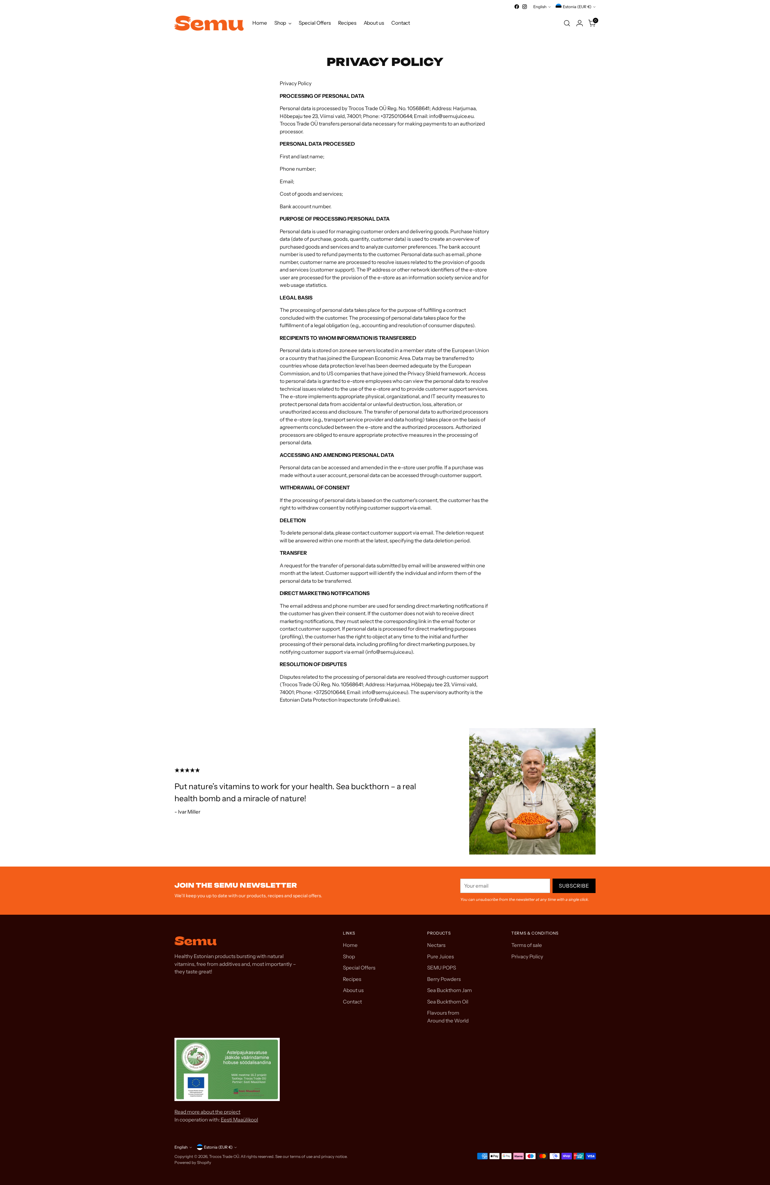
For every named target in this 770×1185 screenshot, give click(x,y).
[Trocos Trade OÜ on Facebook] (516, 6)
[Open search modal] (567, 23)
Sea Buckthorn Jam (449, 990)
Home (350, 945)
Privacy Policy (527, 957)
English (540, 6)
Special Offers (359, 968)
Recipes (352, 979)
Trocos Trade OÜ (224, 1156)
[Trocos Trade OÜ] (209, 23)
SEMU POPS (441, 968)
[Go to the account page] (580, 23)
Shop (349, 957)
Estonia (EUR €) (577, 6)
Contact (352, 1002)
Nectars (436, 945)
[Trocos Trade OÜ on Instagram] (524, 6)
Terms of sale (526, 945)
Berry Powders (444, 979)
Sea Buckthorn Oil (447, 1002)
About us (353, 990)
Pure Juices (440, 957)
